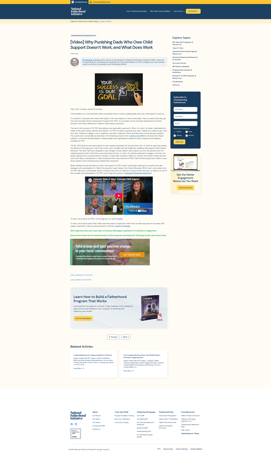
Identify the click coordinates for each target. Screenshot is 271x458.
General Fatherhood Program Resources (83, 35)
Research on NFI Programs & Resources (184, 77)
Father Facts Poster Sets (167, 422)
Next (125, 337)
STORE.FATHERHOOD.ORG (101, 2)
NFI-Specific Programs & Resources (183, 43)
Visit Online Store (185, 188)
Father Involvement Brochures (165, 427)
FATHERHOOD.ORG (81, 2)
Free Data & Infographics (167, 416)
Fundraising (177, 81)
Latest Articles (105, 21)
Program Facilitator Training (124, 416)
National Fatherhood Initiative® (138, 173)
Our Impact (96, 419)
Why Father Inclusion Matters (160, 11)
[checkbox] (185, 134)
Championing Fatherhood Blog (190, 426)
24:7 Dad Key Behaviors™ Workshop (146, 423)
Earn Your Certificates (122, 419)
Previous (114, 337)
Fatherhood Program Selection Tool (188, 420)
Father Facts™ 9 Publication (168, 419)
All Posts (176, 85)
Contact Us (96, 429)
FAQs (159, 449)
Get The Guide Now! (83, 318)
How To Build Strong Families (137, 11)
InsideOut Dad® (142, 428)
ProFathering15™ (142, 419)
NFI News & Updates (181, 66)
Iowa (118, 226)
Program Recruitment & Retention (182, 71)
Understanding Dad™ (144, 431)
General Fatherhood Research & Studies (185, 58)
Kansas (127, 226)
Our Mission (97, 416)
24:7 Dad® (140, 416)
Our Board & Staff (99, 426)
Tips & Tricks (178, 48)
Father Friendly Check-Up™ (190, 416)
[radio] (180, 132)
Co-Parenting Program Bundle (145, 436)
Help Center (185, 430)
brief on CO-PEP (137, 136)
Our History (96, 422)
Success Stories (179, 63)
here (142, 235)
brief (120, 219)
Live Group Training (121, 422)
